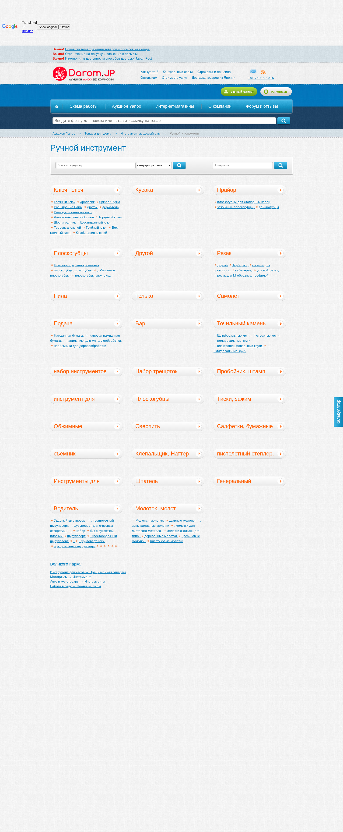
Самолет (228, 296)
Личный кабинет (242, 91)
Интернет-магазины (175, 106)
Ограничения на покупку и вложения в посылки (101, 54)
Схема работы (84, 106)
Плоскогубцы (71, 253)
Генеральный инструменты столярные (234, 482)
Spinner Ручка (109, 202)
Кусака (144, 190)
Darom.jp (83, 74)
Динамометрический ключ (74, 217)
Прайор (226, 190)
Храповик (87, 202)
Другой (92, 207)
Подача (63, 323)
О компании (219, 106)
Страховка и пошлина (214, 72)
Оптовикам (148, 77)
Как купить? (149, 72)
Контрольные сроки (178, 72)
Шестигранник (65, 222)
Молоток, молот (155, 508)
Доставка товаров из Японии (213, 77)
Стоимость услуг (174, 77)
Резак (224, 253)
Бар (140, 323)
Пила (60, 296)
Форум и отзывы (262, 106)
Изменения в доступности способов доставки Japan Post (108, 58)
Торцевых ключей (67, 227)
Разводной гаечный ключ (73, 212)
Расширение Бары (68, 207)
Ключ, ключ (68, 190)
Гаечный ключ (64, 202)
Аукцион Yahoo (126, 106)
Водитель (66, 508)
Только (144, 296)
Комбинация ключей (91, 233)
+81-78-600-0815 (261, 78)
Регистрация (279, 91)
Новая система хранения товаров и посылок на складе (107, 49)
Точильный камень (241, 323)
